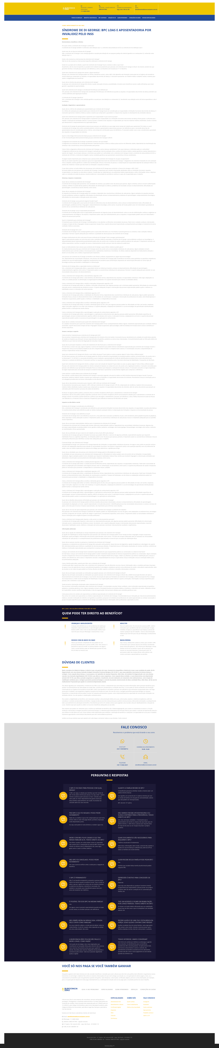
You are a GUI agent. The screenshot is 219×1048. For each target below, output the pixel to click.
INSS (112, 1013)
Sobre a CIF (146, 1015)
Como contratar (147, 1007)
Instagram (146, 1001)
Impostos (113, 1010)
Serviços (134, 989)
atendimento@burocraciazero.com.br (78, 1016)
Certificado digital (116, 1007)
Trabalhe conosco (148, 1013)
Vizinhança (114, 1018)
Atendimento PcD (116, 1001)
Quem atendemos (122, 17)
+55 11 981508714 (122, 749)
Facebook (146, 1004)
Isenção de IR (112, 17)
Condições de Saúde (135, 17)
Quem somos (131, 1001)
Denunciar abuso (109, 1045)
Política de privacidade (133, 1007)
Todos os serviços (77, 17)
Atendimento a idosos (117, 1004)
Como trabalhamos (132, 1004)
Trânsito (113, 1015)
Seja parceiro (147, 1010)
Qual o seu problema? (90, 989)
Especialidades (107, 989)
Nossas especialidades (148, 17)
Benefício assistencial (90, 17)
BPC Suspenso (103, 17)
